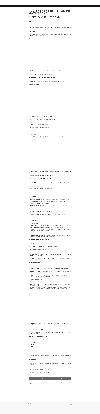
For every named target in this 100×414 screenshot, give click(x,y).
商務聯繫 (71, 404)
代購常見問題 (47, 6)
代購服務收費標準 (35, 6)
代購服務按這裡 (41, 6)
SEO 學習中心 (58, 6)
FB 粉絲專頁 (70, 403)
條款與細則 (29, 404)
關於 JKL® (29, 403)
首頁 (29, 6)
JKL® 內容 (53, 6)
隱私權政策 (29, 405)
